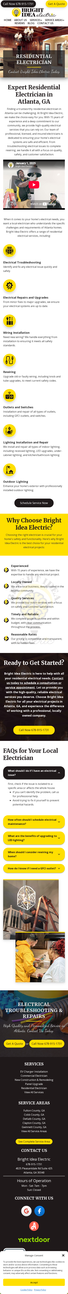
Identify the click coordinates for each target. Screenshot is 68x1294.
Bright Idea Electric (34, 12)
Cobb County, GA (34, 1114)
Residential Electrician (34, 1088)
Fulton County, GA (34, 1110)
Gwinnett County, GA (34, 1127)
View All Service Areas (34, 1131)
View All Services (34, 1092)
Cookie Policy (26, 1289)
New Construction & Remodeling (34, 1080)
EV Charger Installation (34, 1071)
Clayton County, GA (34, 1123)
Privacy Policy (40, 1289)
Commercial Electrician (34, 1075)
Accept (34, 1282)
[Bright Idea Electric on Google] (26, 1211)
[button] (63, 1255)
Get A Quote (56, 4)
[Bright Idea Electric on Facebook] (39, 1211)
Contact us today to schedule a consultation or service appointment (34, 683)
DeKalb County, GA (34, 1119)
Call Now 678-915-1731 (18, 4)
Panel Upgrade (34, 1084)
